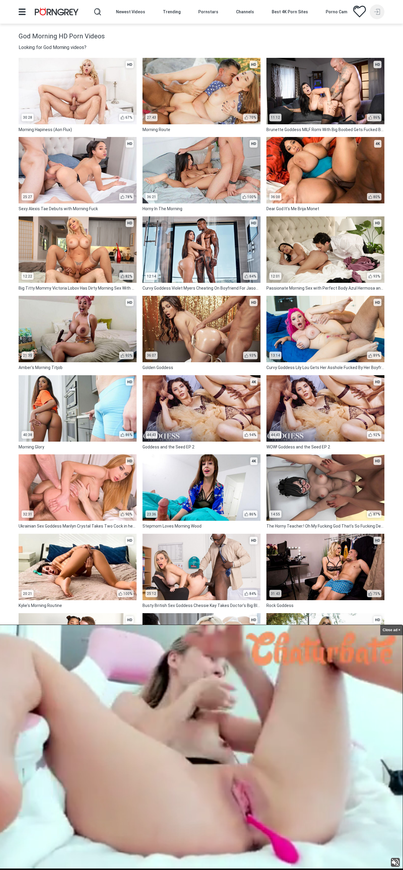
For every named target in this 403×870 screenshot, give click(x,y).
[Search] (97, 11)
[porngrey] (57, 12)
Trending (172, 11)
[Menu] (22, 11)
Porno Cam (336, 11)
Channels (245, 11)
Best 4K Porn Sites (290, 11)
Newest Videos (130, 11)
